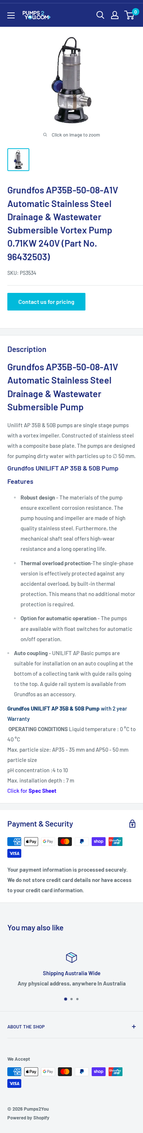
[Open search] (100, 15)
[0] (129, 15)
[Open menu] (11, 15)
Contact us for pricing (46, 301)
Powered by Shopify (28, 1118)
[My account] (114, 15)
